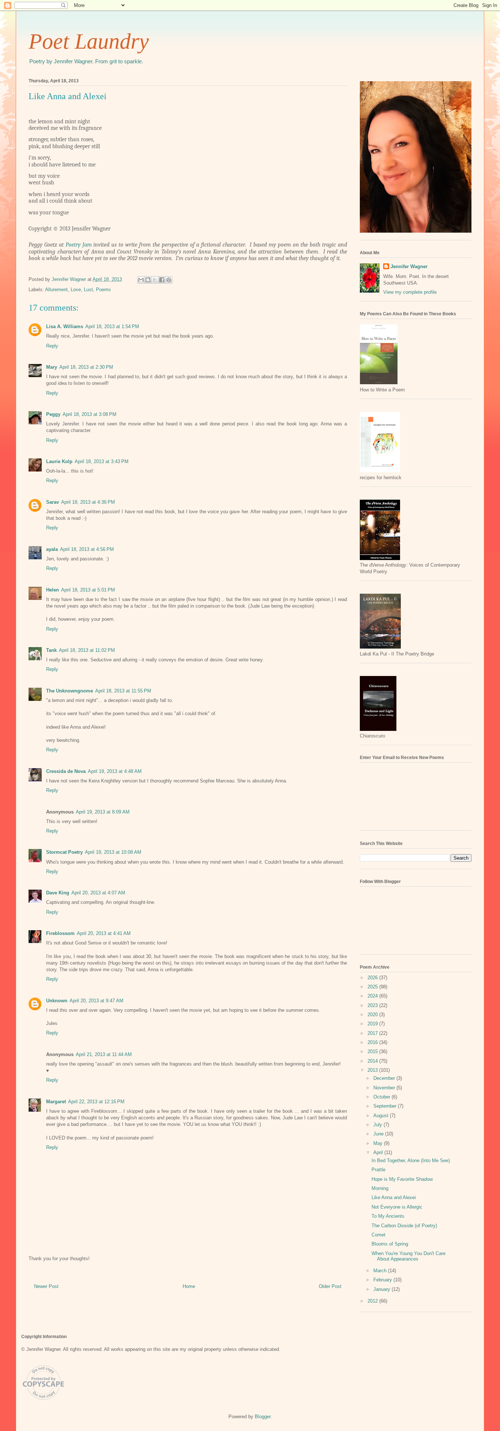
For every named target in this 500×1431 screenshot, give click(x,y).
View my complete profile (410, 292)
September (385, 1106)
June (379, 1134)
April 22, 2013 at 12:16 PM (96, 1101)
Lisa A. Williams (64, 326)
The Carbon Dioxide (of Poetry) (404, 1225)
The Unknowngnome (69, 691)
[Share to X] (154, 279)
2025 (373, 986)
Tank (51, 650)
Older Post (330, 1286)
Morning (380, 1188)
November (384, 1087)
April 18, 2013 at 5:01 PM (88, 590)
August (381, 1115)
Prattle (378, 1169)
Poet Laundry (89, 41)
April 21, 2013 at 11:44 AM (104, 1054)
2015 (373, 1051)
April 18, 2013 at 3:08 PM (89, 414)
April (378, 1152)
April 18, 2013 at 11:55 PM (123, 691)
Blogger (262, 1416)
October (382, 1097)
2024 (373, 996)
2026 (373, 977)
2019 (373, 1023)
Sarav (52, 502)
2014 (373, 1061)
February (383, 1279)
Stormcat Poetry (64, 852)
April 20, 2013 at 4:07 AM (98, 892)
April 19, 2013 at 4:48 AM (115, 771)
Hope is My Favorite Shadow (402, 1179)
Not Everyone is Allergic (397, 1207)
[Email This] (141, 279)
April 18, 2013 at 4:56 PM (87, 549)
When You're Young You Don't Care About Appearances (408, 1256)
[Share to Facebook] (161, 279)
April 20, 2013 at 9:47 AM (96, 1000)
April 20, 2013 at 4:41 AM (104, 933)
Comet (378, 1234)
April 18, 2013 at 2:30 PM (86, 367)
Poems (103, 289)
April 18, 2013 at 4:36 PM (88, 502)
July (378, 1124)
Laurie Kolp (59, 461)
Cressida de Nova (66, 771)
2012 (373, 1301)
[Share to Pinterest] (168, 279)
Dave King (57, 892)
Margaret (56, 1101)
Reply (52, 346)
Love (76, 289)
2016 (373, 1042)
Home (189, 1286)
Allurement (56, 289)
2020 (373, 1014)
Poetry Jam (79, 244)
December (384, 1078)
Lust (88, 289)
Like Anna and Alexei (394, 1197)
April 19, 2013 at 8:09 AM (103, 812)
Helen (52, 590)
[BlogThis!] (148, 279)
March (380, 1270)
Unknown (56, 1000)
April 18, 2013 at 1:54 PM (112, 326)
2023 (373, 1005)
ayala (52, 549)
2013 (373, 1070)
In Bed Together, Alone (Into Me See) (411, 1160)
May (378, 1143)
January (382, 1289)
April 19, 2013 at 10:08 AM (113, 852)
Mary (51, 367)
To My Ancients (388, 1216)
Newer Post (46, 1286)
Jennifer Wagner (409, 266)
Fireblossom (60, 933)
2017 (373, 1033)
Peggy (53, 414)
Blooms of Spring (390, 1244)
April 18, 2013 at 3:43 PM (101, 461)
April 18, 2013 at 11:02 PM (87, 650)
